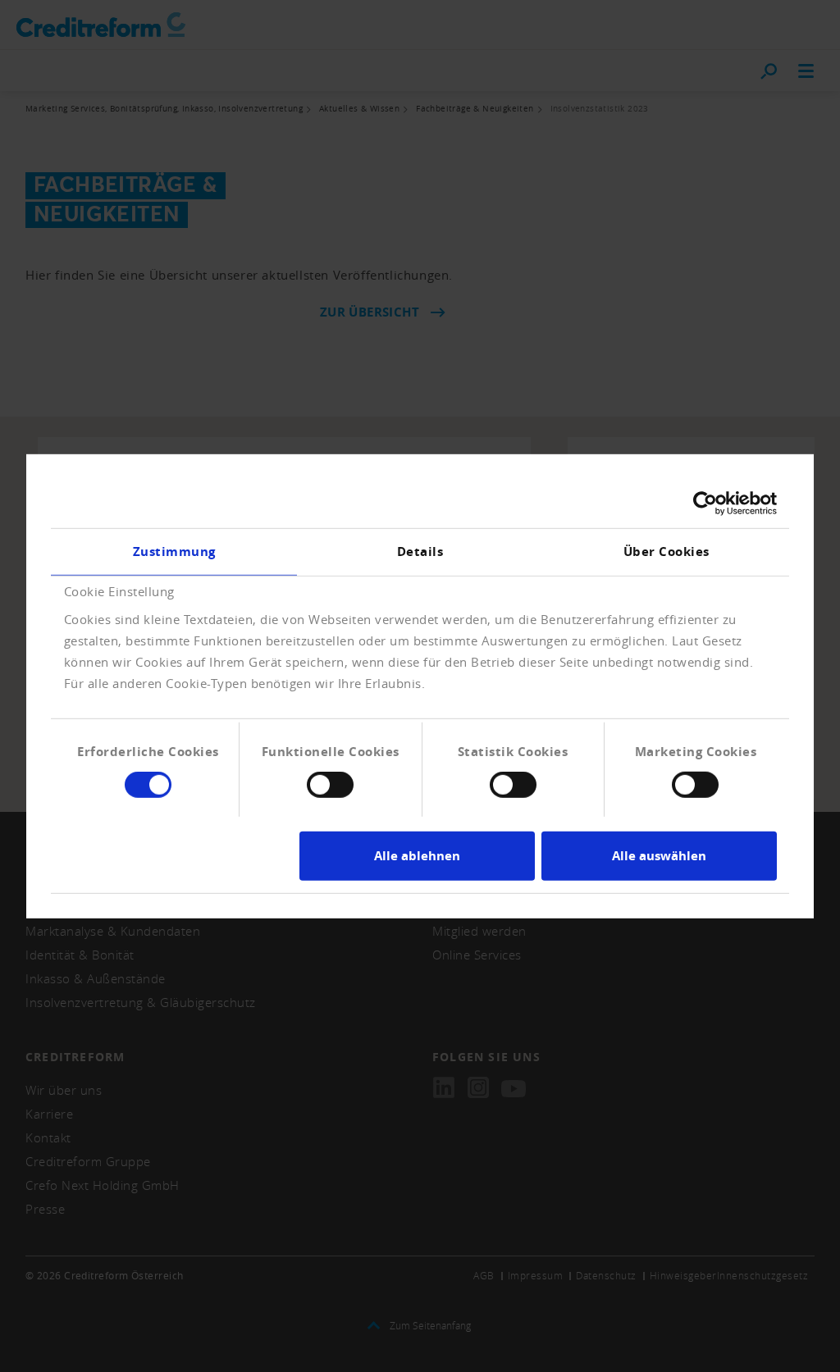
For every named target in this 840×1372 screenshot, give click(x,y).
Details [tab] (420, 550)
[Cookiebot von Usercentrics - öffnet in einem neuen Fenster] (705, 502)
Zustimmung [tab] (174, 550)
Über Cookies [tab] (666, 550)
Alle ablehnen (417, 855)
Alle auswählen (659, 855)
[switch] (330, 785)
